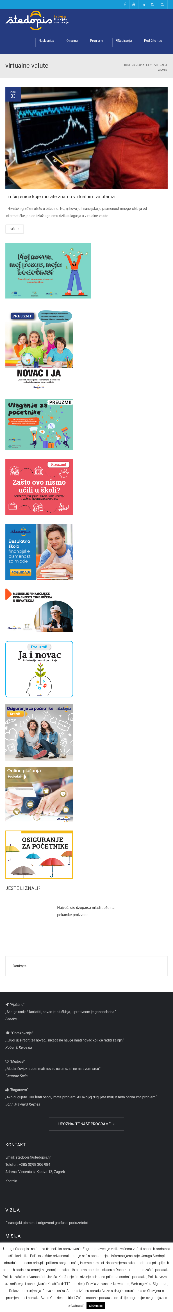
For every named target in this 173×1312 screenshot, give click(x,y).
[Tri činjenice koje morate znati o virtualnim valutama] (86, 138)
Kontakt (11, 1181)
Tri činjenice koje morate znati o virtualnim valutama (60, 196)
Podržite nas (153, 40)
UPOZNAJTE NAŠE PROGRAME (85, 1124)
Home (127, 65)
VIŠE (13, 229)
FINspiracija (124, 40)
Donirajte (20, 966)
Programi (96, 40)
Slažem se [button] (95, 1305)
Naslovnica (46, 40)
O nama (72, 40)
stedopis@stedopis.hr (33, 1157)
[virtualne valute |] (36, 20)
